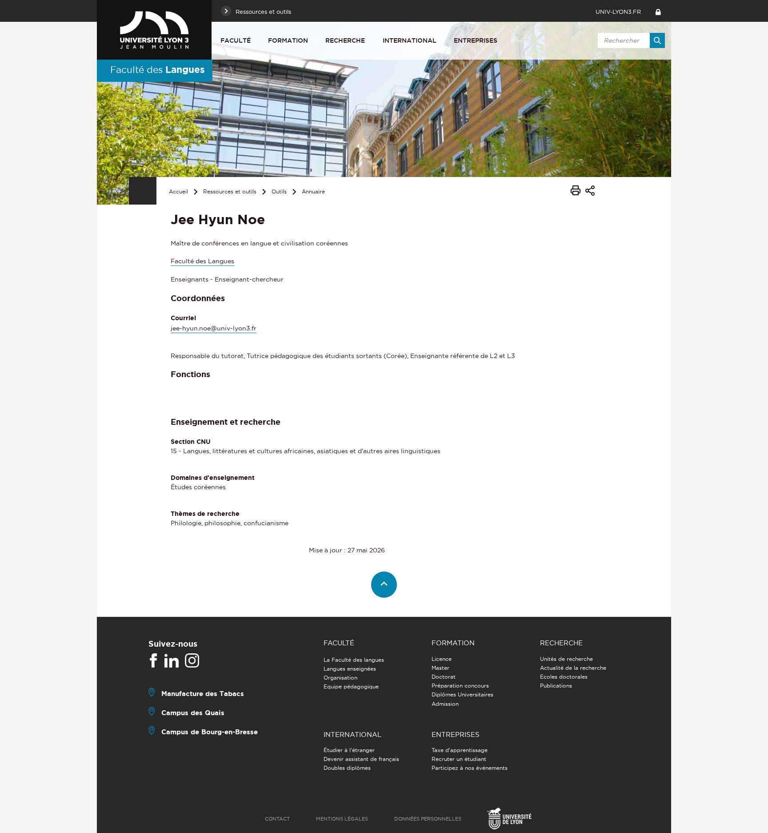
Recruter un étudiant (459, 759)
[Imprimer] (575, 191)
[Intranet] (658, 11)
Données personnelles (427, 818)
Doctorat (444, 677)
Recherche (345, 40)
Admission (445, 704)
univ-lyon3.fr (618, 11)
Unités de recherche (566, 659)
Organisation (340, 677)
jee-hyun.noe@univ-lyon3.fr (213, 328)
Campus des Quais (192, 712)
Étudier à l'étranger (349, 750)
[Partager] (590, 192)
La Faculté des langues (354, 660)
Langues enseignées (350, 669)
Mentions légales (342, 818)
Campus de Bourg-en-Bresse (209, 731)
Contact (277, 818)
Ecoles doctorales (564, 677)
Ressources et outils (229, 191)
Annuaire (313, 191)
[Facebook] (153, 660)
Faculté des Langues (202, 261)
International (409, 40)
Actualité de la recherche (573, 668)
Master (440, 668)
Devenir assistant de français (361, 759)
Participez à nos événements (470, 768)
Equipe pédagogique (351, 686)
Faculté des (157, 69)
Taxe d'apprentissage (460, 750)
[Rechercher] (657, 40)
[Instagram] (192, 660)
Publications (556, 685)
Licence (442, 659)
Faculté (235, 40)
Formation (288, 40)
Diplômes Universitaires (462, 694)
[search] (630, 40)
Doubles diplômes (347, 768)
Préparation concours (460, 685)
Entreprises (475, 40)
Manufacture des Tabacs (202, 693)
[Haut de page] (384, 584)
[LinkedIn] (171, 660)
